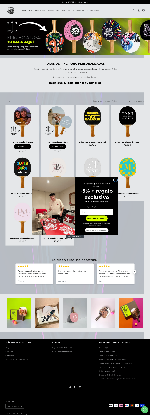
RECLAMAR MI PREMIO (97, 218)
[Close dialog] (115, 180)
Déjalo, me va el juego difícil (96, 230)
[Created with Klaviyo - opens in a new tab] (75, 236)
